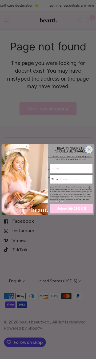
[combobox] (54, 179)
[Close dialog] (89, 149)
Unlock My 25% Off (71, 209)
